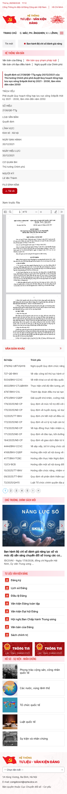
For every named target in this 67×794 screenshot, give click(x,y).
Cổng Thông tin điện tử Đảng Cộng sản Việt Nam (24, 7)
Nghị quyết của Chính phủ (48, 64)
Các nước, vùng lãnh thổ (35, 688)
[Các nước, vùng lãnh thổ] (10, 688)
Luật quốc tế (27, 721)
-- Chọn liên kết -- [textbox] (13, 769)
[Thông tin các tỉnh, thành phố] (17, 649)
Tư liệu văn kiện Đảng (16, 573)
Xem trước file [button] (11, 202)
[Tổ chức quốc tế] (10, 705)
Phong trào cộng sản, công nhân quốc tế (40, 671)
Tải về (11, 190)
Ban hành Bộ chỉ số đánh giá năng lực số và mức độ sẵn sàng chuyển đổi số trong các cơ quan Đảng (32, 553)
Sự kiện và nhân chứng (34, 738)
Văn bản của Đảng (12, 60)
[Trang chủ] (9, 19)
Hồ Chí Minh (57, 7)
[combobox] (33, 770)
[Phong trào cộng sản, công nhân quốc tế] (10, 671)
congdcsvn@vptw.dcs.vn (23, 781)
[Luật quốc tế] (10, 721)
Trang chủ (10, 33)
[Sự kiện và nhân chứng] (10, 738)
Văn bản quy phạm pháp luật (41, 60)
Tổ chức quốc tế (30, 705)
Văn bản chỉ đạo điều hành (16, 64)
